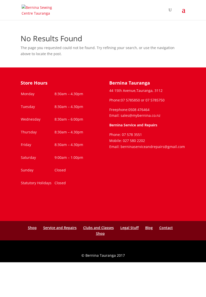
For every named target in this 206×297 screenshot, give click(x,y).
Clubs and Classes (98, 227)
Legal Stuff (129, 227)
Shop (32, 227)
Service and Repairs (60, 227)
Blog (149, 227)
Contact (166, 227)
